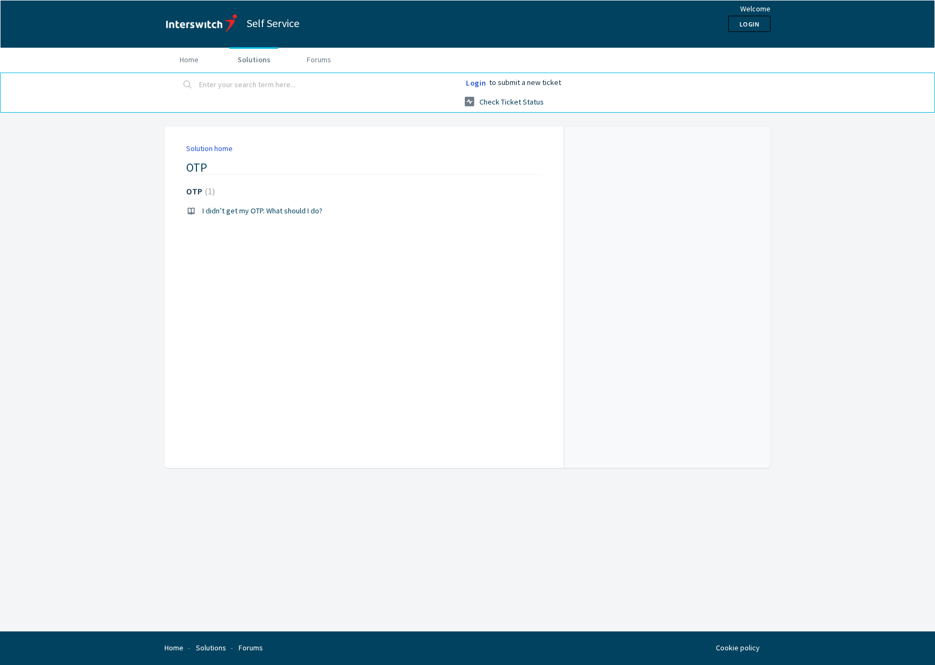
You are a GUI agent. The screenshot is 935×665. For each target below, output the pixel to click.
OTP (199, 191)
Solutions (254, 59)
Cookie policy (738, 648)
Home (189, 59)
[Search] (188, 85)
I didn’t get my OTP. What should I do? (262, 211)
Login (476, 83)
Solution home (209, 148)
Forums (319, 59)
